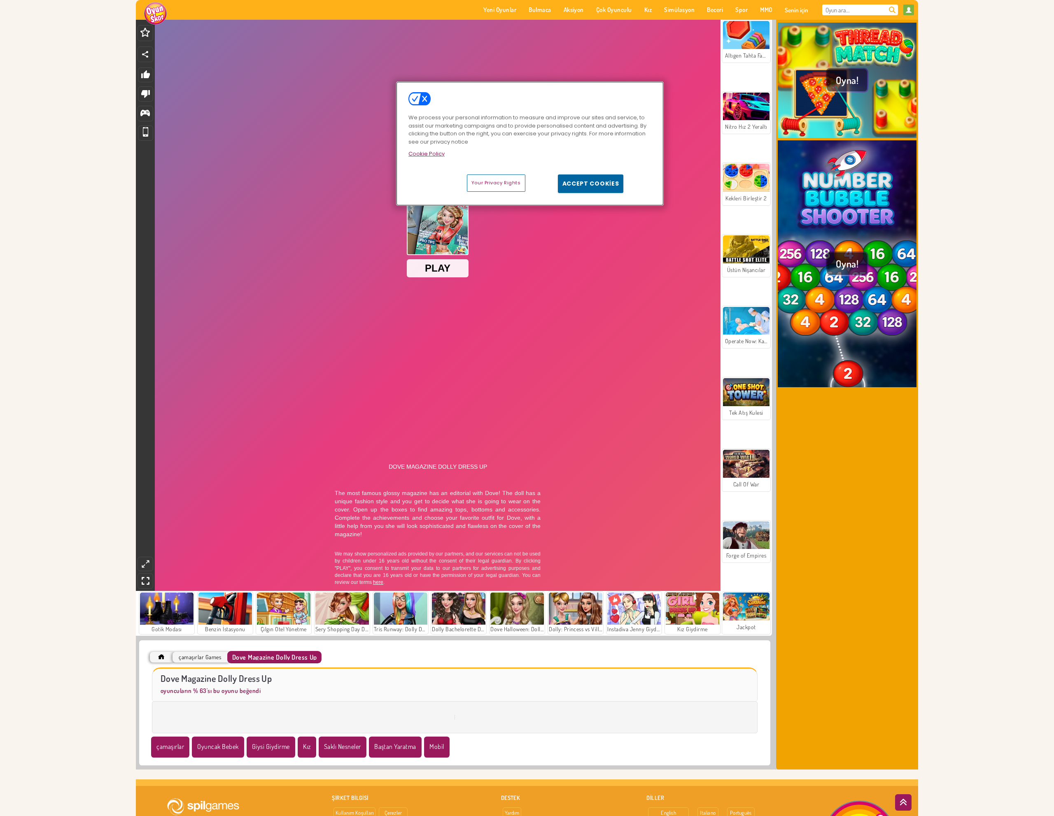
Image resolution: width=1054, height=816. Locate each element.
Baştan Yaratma (395, 746)
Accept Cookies (590, 183)
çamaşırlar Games (200, 656)
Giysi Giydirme (271, 746)
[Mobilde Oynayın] (145, 133)
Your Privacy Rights (496, 182)
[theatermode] (145, 564)
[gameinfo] (145, 114)
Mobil (436, 746)
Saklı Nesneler (342, 746)
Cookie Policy (426, 154)
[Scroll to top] (903, 802)
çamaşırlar (170, 746)
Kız (306, 746)
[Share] (145, 54)
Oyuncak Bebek (217, 746)
